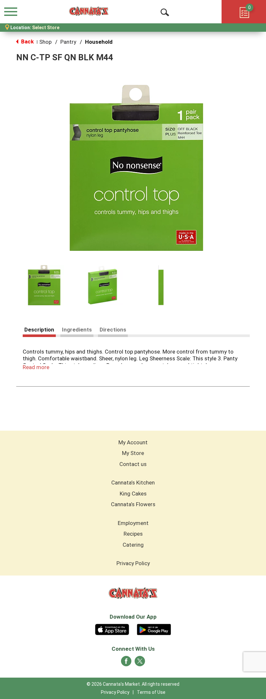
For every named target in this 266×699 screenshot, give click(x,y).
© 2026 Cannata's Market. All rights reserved (133, 684)
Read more (36, 367)
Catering (133, 545)
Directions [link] (113, 329)
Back (27, 41)
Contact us (133, 464)
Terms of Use (151, 692)
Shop (45, 42)
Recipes (133, 533)
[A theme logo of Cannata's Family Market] (88, 11)
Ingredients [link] (77, 329)
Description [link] (39, 329)
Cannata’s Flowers (133, 504)
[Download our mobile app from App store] (112, 628)
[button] (44, 285)
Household (99, 42)
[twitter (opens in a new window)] (140, 663)
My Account (133, 442)
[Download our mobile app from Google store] (154, 628)
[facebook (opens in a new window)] (126, 663)
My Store (133, 453)
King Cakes (133, 493)
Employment (133, 523)
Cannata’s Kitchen (133, 482)
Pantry (68, 42)
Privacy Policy (133, 563)
